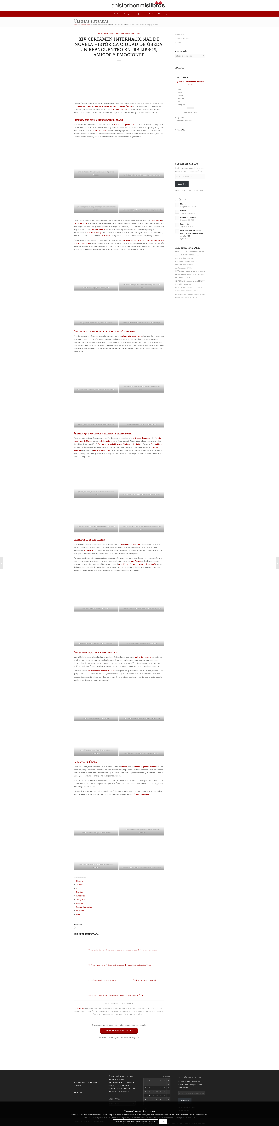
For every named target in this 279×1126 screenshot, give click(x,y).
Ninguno (181, 104)
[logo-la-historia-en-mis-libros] (139, 5)
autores (150, 1008)
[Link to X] (255, 5)
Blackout (183, 204)
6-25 (180, 92)
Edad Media (184, 255)
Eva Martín (128, 1003)
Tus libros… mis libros (182, 38)
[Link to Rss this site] (271, 5)
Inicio (75, 24)
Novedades (192, 297)
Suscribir (182, 184)
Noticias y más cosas (84, 24)
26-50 (180, 95)
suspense (187, 271)
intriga (183, 268)
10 (145, 1091)
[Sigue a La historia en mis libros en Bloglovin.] (119, 1050)
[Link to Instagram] (252, 5)
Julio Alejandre (138, 1008)
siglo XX (195, 288)
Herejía (183, 211)
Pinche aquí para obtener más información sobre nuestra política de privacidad (168, 1118)
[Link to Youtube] (262, 5)
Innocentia (184, 224)
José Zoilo (105, 235)
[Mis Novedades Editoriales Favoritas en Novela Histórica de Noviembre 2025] (1, 563)
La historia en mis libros (109, 34)
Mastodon (78, 1092)
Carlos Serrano (80, 223)
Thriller (196, 271)
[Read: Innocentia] (177, 225)
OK (163, 1122)
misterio (195, 281)
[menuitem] (116, 14)
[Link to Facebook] (265, 5)
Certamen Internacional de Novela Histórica (130, 1011)
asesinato (189, 291)
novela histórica (89, 1011)
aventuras (189, 261)
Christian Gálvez (99, 130)
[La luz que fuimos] (277, 563)
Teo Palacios (156, 220)
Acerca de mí (179, 34)
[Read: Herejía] (177, 212)
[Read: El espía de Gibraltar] (177, 218)
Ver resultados (190, 112)
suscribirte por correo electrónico (119, 1030)
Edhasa (201, 271)
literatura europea (186, 294)
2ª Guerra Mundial (191, 252)
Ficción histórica (107, 1014)
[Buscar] (165, 14)
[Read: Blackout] (177, 205)
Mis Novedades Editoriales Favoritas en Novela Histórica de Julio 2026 (191, 233)
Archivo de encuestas (184, 120)
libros (191, 255)
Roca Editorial (181, 291)
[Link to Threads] (258, 5)
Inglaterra (188, 281)
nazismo (189, 287)
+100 (180, 101)
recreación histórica (125, 1014)
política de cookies (104, 1118)
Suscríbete (178, 42)
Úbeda (95, 1014)
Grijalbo (197, 294)
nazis (192, 271)
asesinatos (181, 265)
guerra (184, 287)
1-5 (179, 89)
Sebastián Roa (98, 229)
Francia (193, 274)
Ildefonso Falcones (122, 1008)
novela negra (180, 252)
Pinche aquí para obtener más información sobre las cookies (135, 1122)
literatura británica (183, 274)
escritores (184, 297)
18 (149, 1095)
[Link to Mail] (268, 5)
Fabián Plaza (157, 1011)
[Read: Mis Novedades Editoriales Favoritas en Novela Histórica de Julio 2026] (177, 231)
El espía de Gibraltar (188, 217)
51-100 (181, 98)
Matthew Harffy (94, 232)
